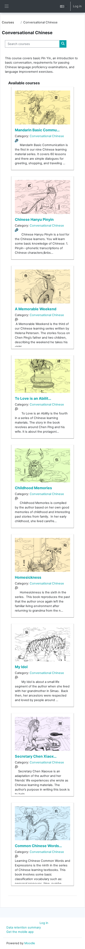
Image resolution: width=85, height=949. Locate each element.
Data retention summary (23, 927)
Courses (8, 22)
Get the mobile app (20, 932)
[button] (63, 6)
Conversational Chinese (47, 136)
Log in (77, 6)
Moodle (29, 943)
